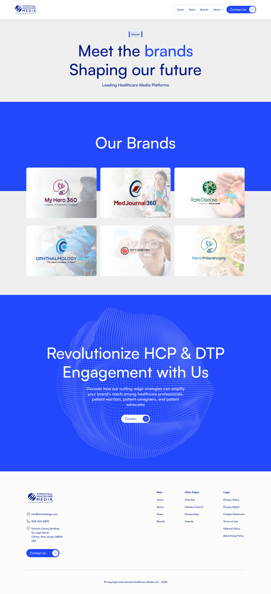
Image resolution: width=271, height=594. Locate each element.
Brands (204, 9)
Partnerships (192, 514)
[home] (37, 9)
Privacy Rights (231, 506)
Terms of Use (230, 521)
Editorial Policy (231, 528)
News (192, 9)
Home (180, 9)
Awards (189, 521)
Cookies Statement (234, 514)
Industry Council (194, 506)
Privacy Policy (231, 499)
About (160, 506)
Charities (190, 499)
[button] (218, 9)
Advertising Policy (233, 535)
